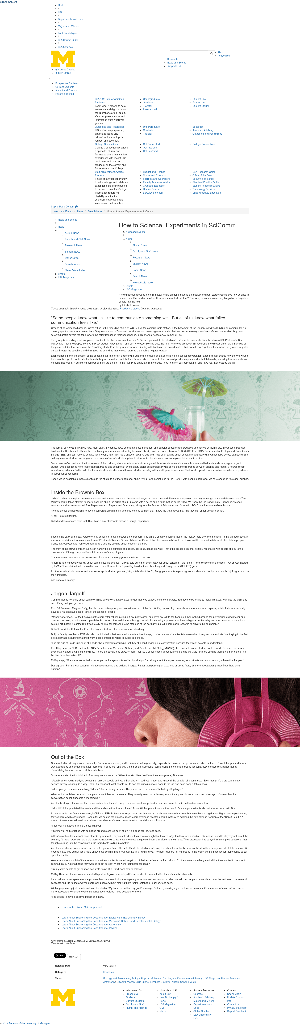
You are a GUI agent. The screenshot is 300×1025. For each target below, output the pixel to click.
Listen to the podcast (81, 907)
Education (198, 126)
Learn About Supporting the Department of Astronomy (91, 924)
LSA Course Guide (68, 40)
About (221, 52)
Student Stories (201, 106)
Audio (193, 982)
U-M (60, 5)
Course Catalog (66, 69)
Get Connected (151, 144)
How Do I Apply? (169, 997)
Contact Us (233, 1004)
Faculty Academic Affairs (156, 182)
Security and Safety (203, 178)
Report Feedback (236, 1011)
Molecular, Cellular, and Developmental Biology (176, 978)
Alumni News (72, 233)
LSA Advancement (153, 192)
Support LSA (174, 66)
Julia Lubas (142, 982)
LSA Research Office (204, 171)
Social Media (234, 994)
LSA (60, 12)
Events (61, 273)
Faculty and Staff (64, 93)
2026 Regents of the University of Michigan (26, 1023)
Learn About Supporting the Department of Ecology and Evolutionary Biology (103, 917)
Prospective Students (67, 83)
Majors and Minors (68, 26)
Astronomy (109, 982)
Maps (163, 1011)
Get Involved (150, 147)
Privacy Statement (237, 1007)
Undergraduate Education (207, 192)
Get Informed (150, 151)
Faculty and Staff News (77, 239)
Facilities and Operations (156, 178)
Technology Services (204, 189)
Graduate (148, 102)
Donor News (71, 258)
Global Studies (201, 1011)
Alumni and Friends (66, 90)
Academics (224, 55)
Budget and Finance (154, 171)
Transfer (147, 106)
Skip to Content (8, 1)
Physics (145, 978)
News (80, 211)
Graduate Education (154, 185)
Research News (73, 245)
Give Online (64, 73)
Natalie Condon (180, 982)
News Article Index (75, 270)
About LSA (165, 994)
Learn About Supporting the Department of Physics (89, 928)
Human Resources (153, 189)
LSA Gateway (65, 47)
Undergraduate (151, 99)
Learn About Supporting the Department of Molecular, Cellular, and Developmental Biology (111, 921)
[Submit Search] (211, 53)
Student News (72, 251)
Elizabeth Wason (125, 982)
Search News (95, 211)
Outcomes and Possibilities (109, 126)
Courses (198, 994)
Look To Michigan (67, 33)
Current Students (64, 86)
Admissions (199, 102)
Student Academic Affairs (206, 185)
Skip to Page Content (62, 206)
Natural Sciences (230, 978)
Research (108, 972)
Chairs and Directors (154, 175)
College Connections (106, 144)
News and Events (176, 62)
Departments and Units (70, 19)
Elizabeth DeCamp (160, 982)
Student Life (199, 99)
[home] (76, 206)
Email (75, 957)
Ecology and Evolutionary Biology (121, 978)
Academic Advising (203, 130)
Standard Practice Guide (206, 182)
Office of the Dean (202, 175)
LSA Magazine (66, 277)
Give (162, 1007)
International (150, 109)
